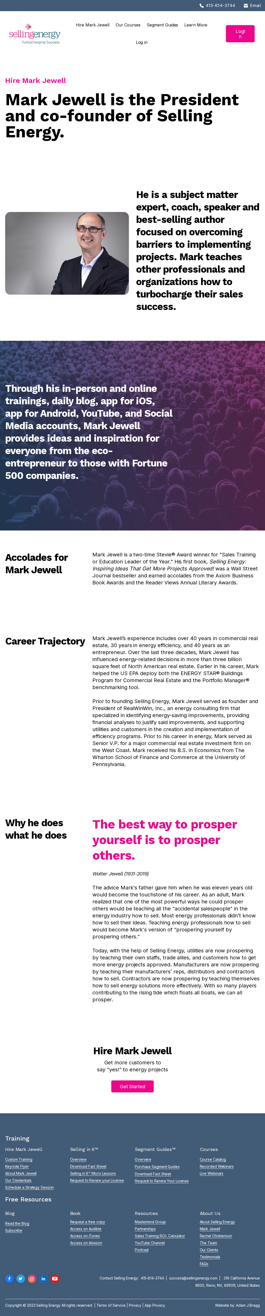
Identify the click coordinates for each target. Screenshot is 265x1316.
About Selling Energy (217, 1222)
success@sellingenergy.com (193, 1278)
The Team (208, 1243)
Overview (78, 1159)
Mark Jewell (210, 1229)
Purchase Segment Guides (157, 1166)
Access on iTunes (85, 1236)
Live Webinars (212, 1173)
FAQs (204, 1264)
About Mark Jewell (20, 1173)
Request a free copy (87, 1222)
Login (240, 33)
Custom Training (18, 1159)
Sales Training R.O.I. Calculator (160, 1236)
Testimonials (210, 1257)
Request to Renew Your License (162, 1181)
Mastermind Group (150, 1222)
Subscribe (13, 1230)
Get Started (132, 1086)
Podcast (142, 1250)
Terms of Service (111, 1305)
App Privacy (155, 1305)
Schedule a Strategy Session (29, 1187)
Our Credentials (18, 1180)
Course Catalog (213, 1159)
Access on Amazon (86, 1243)
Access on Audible (85, 1229)
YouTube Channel (150, 1243)
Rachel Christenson (216, 1236)
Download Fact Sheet (88, 1166)
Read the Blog (17, 1223)
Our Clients (209, 1250)
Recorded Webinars (217, 1166)
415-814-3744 (152, 1278)
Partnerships (145, 1229)
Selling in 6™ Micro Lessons (93, 1173)
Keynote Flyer (17, 1166)
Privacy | (137, 1305)
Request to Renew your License (97, 1180)
